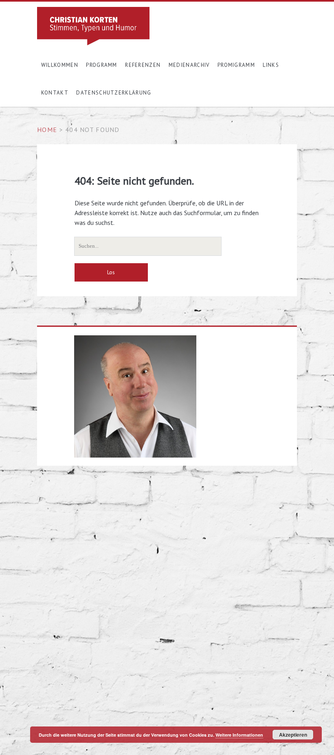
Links (271, 65)
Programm (101, 65)
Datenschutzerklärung (113, 92)
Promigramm (236, 65)
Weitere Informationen (239, 735)
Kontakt (54, 92)
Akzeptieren (293, 734)
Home (47, 129)
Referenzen (142, 65)
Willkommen (59, 65)
